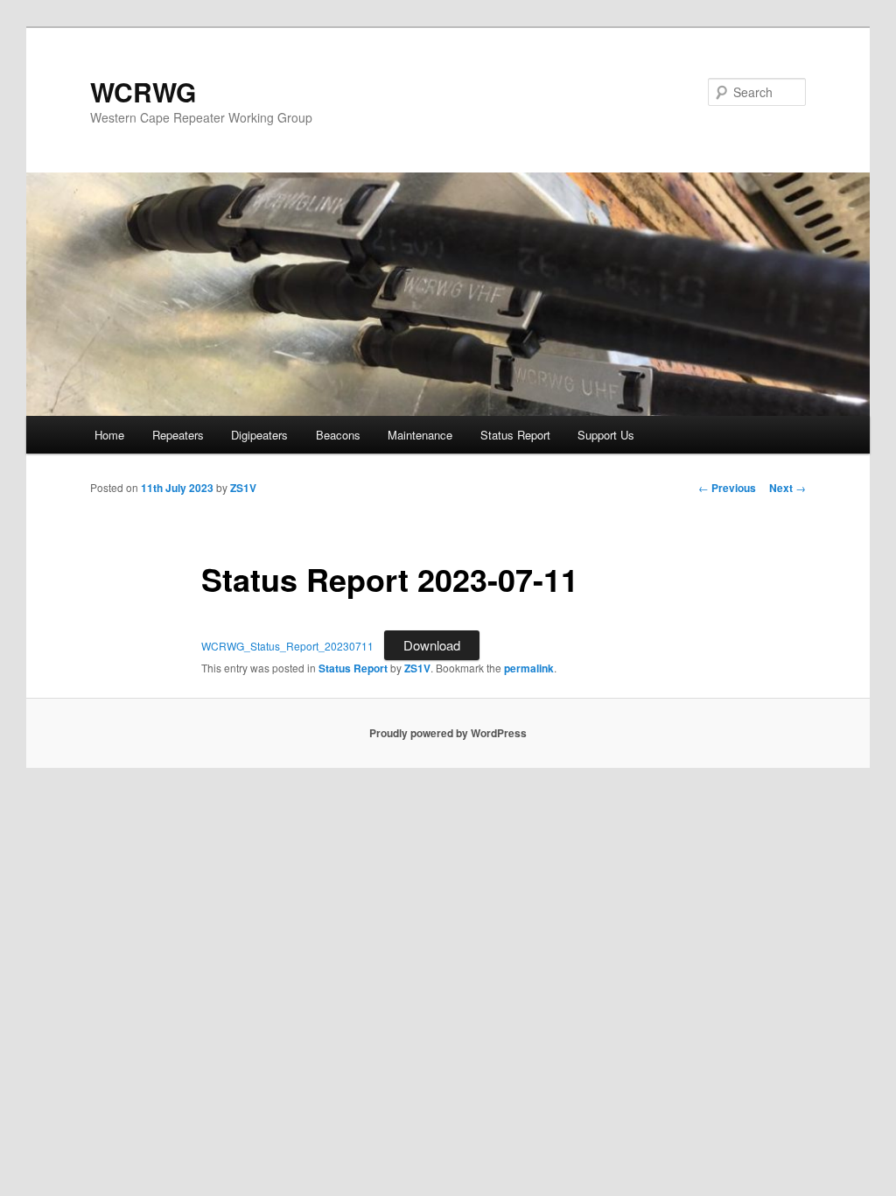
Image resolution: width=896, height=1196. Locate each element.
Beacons (338, 434)
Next (787, 488)
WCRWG (143, 91)
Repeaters (178, 434)
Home (109, 434)
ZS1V (243, 488)
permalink (529, 668)
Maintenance (420, 434)
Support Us (606, 434)
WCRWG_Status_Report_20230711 (287, 645)
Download (431, 645)
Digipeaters (259, 434)
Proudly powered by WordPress (448, 733)
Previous (727, 488)
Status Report (515, 434)
